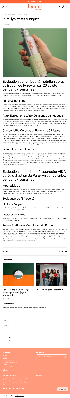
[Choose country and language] (59, 7)
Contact (5, 357)
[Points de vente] (6, 7)
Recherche (5, 355)
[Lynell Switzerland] (35, 7)
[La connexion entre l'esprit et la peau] (51, 274)
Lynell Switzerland (19, 395)
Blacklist (5, 364)
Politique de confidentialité (10, 362)
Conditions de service (8, 360)
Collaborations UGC (8, 367)
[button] (3, 7)
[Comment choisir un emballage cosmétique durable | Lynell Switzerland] (18, 274)
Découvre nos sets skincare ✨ (35, 1)
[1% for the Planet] (6, 371)
